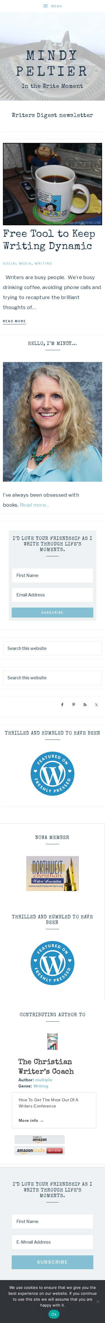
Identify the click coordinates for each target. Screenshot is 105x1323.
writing (43, 263)
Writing (41, 1086)
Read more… (35, 505)
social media (17, 263)
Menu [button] (56, 6)
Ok (54, 1314)
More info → (31, 1120)
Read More (14, 321)
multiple (43, 1079)
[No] (98, 1301)
